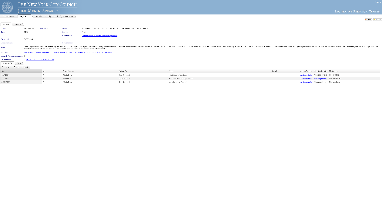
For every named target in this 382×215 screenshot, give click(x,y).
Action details (306, 75)
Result (274, 71)
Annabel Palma (90, 52)
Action (171, 71)
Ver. (44, 71)
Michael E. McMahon (74, 52)
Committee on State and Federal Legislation (99, 35)
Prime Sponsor (69, 71)
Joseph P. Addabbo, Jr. (43, 52)
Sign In (378, 2)
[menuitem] (6, 67)
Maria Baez (28, 52)
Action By (123, 71)
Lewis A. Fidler (59, 52)
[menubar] (15, 67)
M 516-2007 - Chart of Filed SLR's (40, 59)
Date (3, 71)
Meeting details (320, 78)
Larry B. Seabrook (104, 52)
